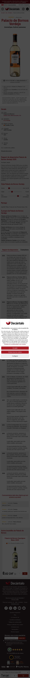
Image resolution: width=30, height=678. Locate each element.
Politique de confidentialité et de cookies (15, 344)
